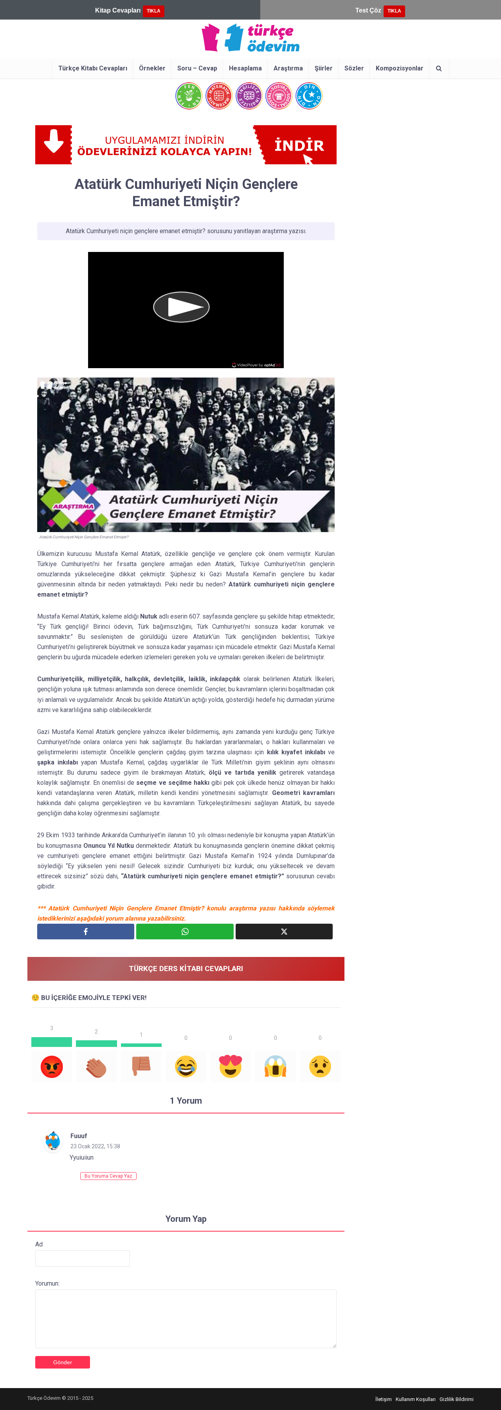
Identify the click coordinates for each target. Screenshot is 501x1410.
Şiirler (324, 68)
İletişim (383, 1399)
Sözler (354, 68)
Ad (39, 1244)
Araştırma (288, 68)
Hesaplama (245, 68)
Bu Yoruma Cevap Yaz (108, 1176)
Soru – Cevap (197, 68)
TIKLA (153, 11)
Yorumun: (47, 1283)
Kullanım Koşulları (416, 1399)
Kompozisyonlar (400, 68)
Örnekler (152, 68)
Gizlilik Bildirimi (457, 1399)
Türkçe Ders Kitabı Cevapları (186, 968)
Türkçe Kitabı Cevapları (92, 68)
